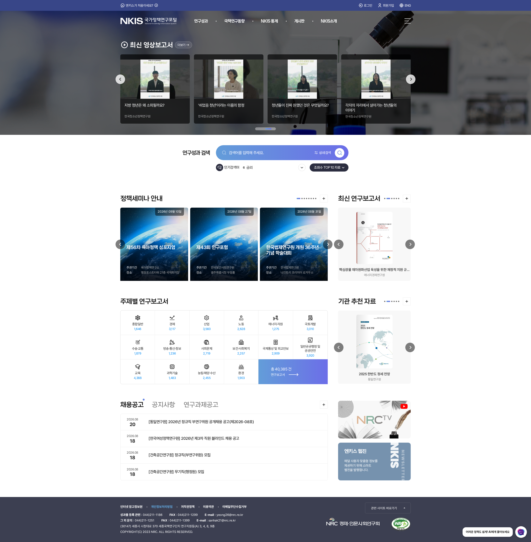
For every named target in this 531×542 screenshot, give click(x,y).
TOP (502, 508)
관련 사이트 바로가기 (384, 508)
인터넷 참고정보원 (131, 507)
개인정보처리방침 (162, 507)
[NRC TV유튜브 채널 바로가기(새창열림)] (374, 419)
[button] (298, 198)
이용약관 (208, 507)
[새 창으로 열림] (353, 522)
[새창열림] (401, 524)
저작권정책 (188, 507)
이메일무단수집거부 (234, 507)
